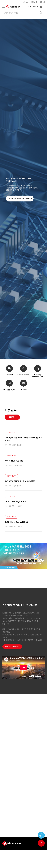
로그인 (29, 7)
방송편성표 (25, 2)
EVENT (37, 721)
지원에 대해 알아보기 (34, 835)
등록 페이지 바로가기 (12, 646)
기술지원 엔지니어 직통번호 (14, 835)
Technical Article (27, 721)
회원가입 (35, 7)
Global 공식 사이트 (36, 2)
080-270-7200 (23, 826)
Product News (12, 720)
